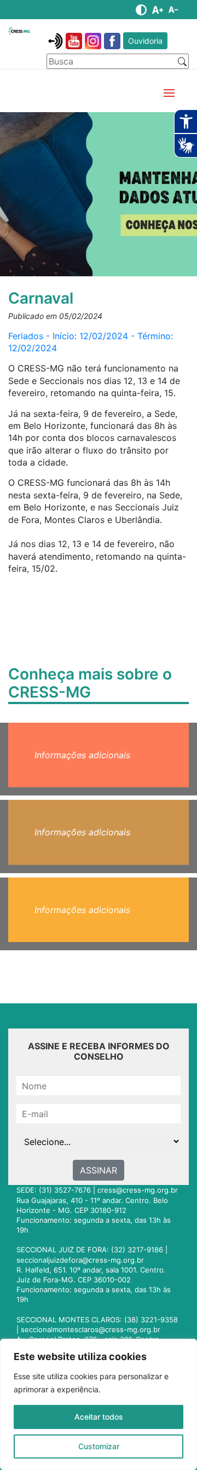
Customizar (98, 1446)
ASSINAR (98, 1170)
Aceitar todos (98, 1416)
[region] (98, 1404)
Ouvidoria (145, 40)
